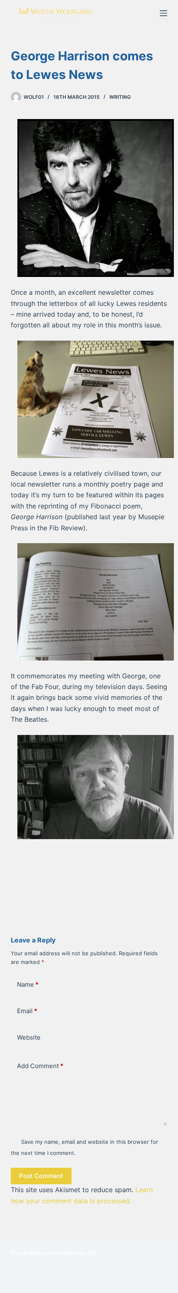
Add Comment (40, 1066)
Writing (120, 97)
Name (27, 984)
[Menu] (163, 13)
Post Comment (41, 1176)
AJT (92, 1253)
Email (27, 1011)
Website (29, 1037)
